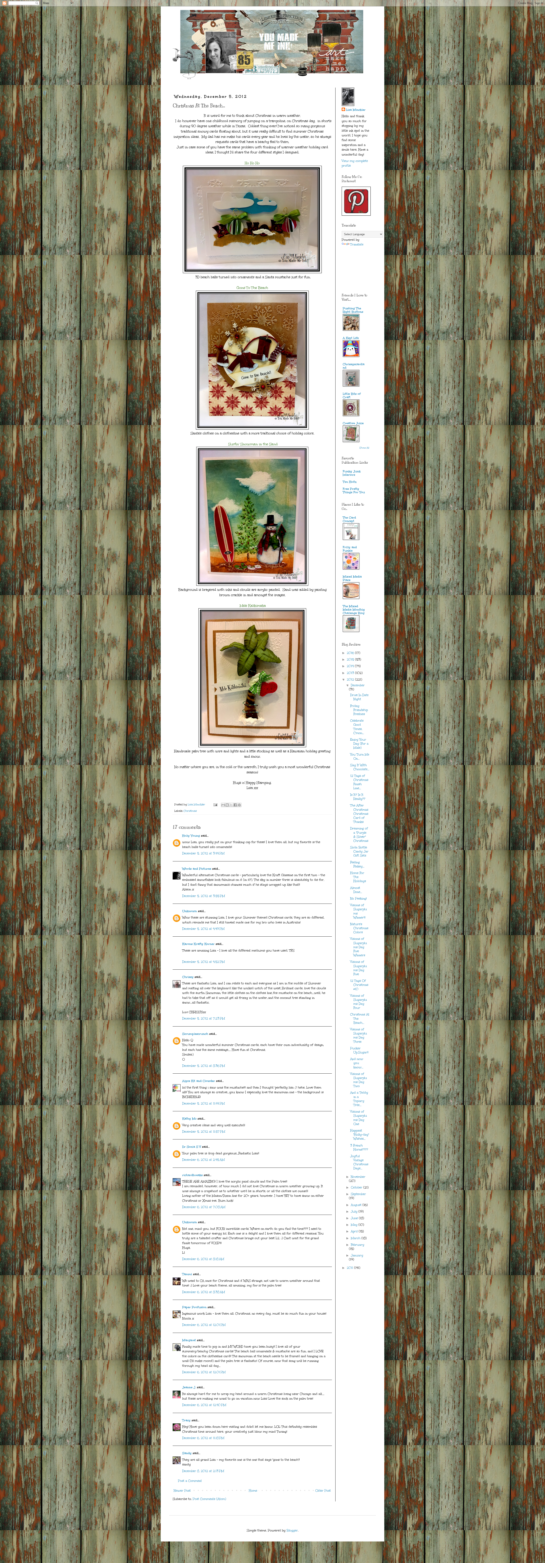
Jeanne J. (189, 1387)
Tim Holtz (350, 482)
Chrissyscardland (353, 366)
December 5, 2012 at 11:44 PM (203, 1104)
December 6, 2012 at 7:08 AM (203, 1207)
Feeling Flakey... (357, 864)
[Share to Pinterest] (239, 805)
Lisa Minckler (356, 110)
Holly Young (191, 836)
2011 (350, 1268)
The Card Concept (349, 519)
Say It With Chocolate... (359, 767)
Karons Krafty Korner (198, 944)
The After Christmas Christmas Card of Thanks (359, 813)
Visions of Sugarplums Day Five (358, 968)
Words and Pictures (196, 869)
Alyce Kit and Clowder (198, 1081)
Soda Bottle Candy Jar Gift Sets (359, 851)
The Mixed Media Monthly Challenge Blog (354, 609)
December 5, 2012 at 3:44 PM (203, 853)
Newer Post (182, 1491)
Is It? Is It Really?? (357, 797)
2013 (351, 673)
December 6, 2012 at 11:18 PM (203, 1438)
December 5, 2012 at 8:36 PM (203, 1066)
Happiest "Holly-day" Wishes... (359, 1135)
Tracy (186, 1420)
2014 (351, 666)
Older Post (323, 1491)
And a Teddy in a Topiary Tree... (359, 1099)
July (355, 1212)
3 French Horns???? (359, 1147)
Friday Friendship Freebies (359, 710)
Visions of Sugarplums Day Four (358, 1002)
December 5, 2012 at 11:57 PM (203, 1132)
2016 (351, 653)
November (358, 1177)
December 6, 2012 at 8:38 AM (203, 1292)
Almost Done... (356, 890)
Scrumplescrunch (195, 1034)
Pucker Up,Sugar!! (359, 1050)
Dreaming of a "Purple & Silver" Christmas (359, 834)
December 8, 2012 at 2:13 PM (203, 1471)
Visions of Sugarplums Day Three (358, 1035)
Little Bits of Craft (352, 395)
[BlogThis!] (227, 805)
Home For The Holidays (358, 877)
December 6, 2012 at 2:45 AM (203, 1160)
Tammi (187, 1274)
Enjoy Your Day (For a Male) (359, 744)
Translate (356, 244)
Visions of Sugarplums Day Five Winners (358, 947)
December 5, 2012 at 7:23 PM (203, 1019)
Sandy (187, 1453)
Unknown (189, 911)
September (358, 1194)
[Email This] (223, 805)
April (355, 1231)
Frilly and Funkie (350, 549)
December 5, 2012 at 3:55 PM (203, 896)
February (357, 1245)
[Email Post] (215, 804)
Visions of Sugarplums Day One (358, 1118)
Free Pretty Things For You (354, 490)
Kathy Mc (189, 1119)
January (357, 1255)
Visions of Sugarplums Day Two (358, 1080)
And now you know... (356, 1063)
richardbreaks (192, 1175)
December (358, 685)
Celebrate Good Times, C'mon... (357, 727)
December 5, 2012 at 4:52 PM (203, 962)
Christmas (190, 811)
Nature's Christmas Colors (359, 928)
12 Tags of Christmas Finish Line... (359, 782)
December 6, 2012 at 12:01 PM (204, 1325)
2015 (351, 659)
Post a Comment (190, 1481)
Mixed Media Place (352, 578)
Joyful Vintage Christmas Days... (359, 1162)
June (355, 1218)
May (355, 1225)
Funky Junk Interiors (352, 473)
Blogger (292, 1530)
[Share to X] (231, 805)
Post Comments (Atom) (209, 1499)
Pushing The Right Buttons (353, 310)
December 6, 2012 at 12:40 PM (204, 1405)
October (357, 1187)
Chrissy (188, 977)
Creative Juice (353, 423)
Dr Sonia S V (191, 1147)
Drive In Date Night (359, 697)
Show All (364, 447)
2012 (351, 680)
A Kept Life (351, 338)
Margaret (189, 1340)
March (356, 1238)
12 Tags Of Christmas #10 (359, 985)
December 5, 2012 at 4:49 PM (203, 929)
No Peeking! (358, 899)
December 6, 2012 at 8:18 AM (203, 1259)
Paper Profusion (194, 1307)
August (357, 1205)
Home (253, 1491)
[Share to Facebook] (235, 805)
